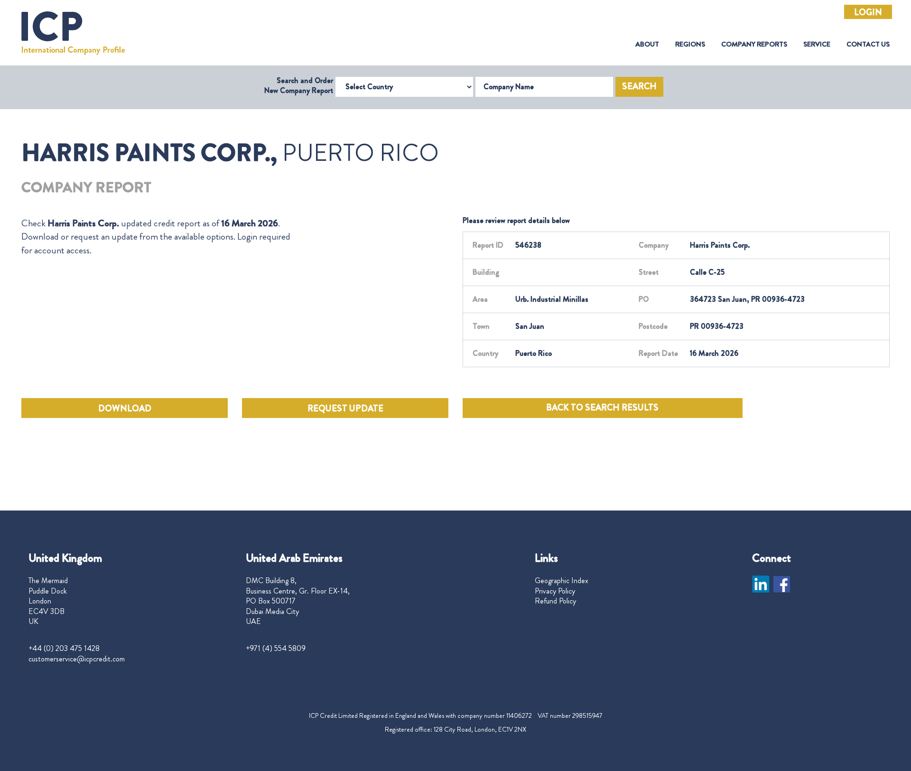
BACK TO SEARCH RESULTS (602, 407)
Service (816, 44)
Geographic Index (561, 581)
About (647, 44)
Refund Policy (555, 601)
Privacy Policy (555, 591)
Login (868, 12)
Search (639, 86)
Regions (690, 44)
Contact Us (868, 44)
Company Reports (754, 44)
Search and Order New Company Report (298, 85)
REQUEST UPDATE (345, 408)
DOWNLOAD (124, 408)
